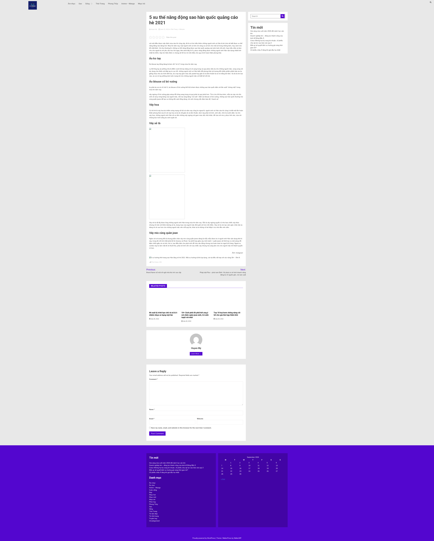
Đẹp (150, 492)
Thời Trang (100, 4)
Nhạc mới (152, 497)
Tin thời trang (154, 516)
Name (151, 409)
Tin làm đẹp (153, 514)
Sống (87, 4)
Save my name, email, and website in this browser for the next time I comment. (181, 428)
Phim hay (152, 502)
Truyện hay (153, 518)
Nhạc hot (152, 495)
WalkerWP (237, 538)
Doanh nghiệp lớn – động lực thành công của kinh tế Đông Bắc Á (172, 465)
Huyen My (154, 29)
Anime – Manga (128, 4)
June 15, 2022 (164, 29)
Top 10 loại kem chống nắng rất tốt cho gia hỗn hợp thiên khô (227, 314)
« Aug (223, 479)
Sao (80, 4)
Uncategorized (154, 521)
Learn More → (196, 354)
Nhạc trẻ (141, 4)
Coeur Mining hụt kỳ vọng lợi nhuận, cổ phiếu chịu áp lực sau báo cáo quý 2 (176, 468)
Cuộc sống (153, 490)
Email (151, 419)
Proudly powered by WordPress (204, 538)
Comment (153, 379)
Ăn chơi (152, 485)
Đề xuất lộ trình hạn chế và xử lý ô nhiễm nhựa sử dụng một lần (163, 314)
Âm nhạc (71, 4)
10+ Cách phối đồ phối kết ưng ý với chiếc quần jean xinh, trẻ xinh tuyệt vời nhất (195, 315)
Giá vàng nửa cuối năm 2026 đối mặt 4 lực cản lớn (167, 463)
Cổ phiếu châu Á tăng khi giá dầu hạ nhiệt (265, 50)
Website (200, 419)
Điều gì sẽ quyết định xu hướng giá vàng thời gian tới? (168, 470)
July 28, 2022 (154, 319)
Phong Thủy (113, 4)
